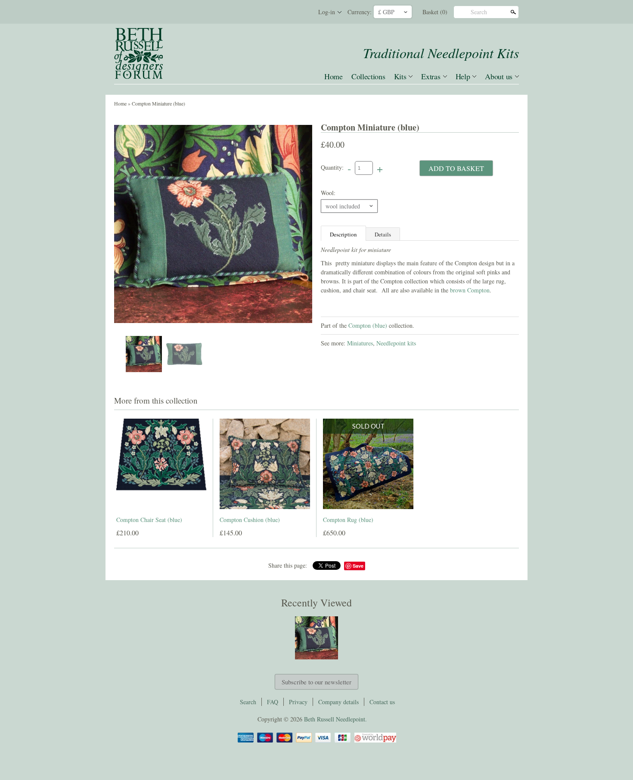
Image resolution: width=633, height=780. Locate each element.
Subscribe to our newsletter (316, 681)
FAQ (272, 702)
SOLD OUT (368, 426)
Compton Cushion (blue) (250, 520)
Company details (338, 702)
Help (463, 76)
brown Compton (470, 290)
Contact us (382, 702)
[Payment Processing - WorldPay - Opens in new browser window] (374, 741)
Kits (400, 76)
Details (383, 234)
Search (479, 12)
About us (498, 76)
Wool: (328, 193)
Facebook (272, 12)
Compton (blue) (367, 325)
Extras (430, 76)
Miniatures (360, 343)
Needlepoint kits (396, 343)
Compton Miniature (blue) (158, 103)
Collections (368, 76)
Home (333, 76)
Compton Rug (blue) (348, 520)
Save (358, 565)
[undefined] (213, 224)
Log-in (326, 12)
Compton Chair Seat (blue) (149, 520)
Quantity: (332, 167)
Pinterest (286, 12)
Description (343, 234)
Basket (434, 12)
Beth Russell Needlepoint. (335, 719)
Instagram (301, 12)
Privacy (298, 702)
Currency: (360, 12)
